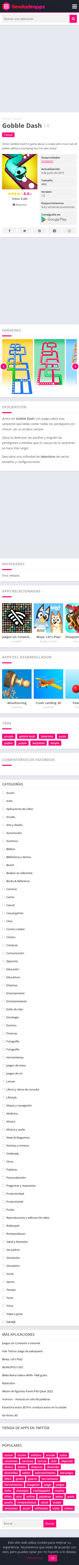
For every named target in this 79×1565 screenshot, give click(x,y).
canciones (10, 1461)
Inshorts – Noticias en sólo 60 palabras (26, 1399)
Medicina (12, 1113)
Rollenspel (12, 1226)
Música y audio (15, 1129)
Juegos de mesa (16, 1065)
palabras (45, 1496)
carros (42, 1461)
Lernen (10, 1081)
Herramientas (15, 1057)
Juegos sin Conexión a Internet (21, 1343)
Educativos (13, 977)
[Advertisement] (39, 68)
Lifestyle (11, 1097)
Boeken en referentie (19, 873)
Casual (17, 118)
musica (59, 1490)
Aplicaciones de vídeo (19, 809)
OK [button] (53, 1558)
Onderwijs (12, 1153)
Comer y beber (15, 929)
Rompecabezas (15, 1234)
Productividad (15, 1193)
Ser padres (13, 1250)
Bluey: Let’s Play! (12, 1359)
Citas (9, 921)
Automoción (14, 833)
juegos (60, 1485)
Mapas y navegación (19, 1105)
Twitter (24, 230)
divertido (53, 1467)
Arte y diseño (14, 825)
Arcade (10, 817)
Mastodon (8, 1383)
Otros (9, 1161)
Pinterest (39, 230)
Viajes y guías (14, 1314)
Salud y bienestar (17, 1242)
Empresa (11, 985)
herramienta (50, 1479)
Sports (10, 1282)
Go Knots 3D (10, 1415)
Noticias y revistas (17, 1145)
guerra (32, 1479)
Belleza (10, 849)
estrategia (66, 1473)
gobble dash (27, 736)
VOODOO (47, 161)
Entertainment (15, 993)
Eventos (11, 1025)
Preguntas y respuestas (21, 1185)
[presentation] (3, 366)
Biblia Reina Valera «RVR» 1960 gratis (24, 1375)
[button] (73, 19)
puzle (62, 736)
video (56, 1508)
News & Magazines (18, 1137)
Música (10, 1121)
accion (8, 1455)
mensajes (22, 1490)
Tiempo (11, 1290)
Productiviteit (14, 1201)
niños (8, 1496)
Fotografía (12, 1041)
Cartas (10, 897)
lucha (8, 1490)
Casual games (14, 913)
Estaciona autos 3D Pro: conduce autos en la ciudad (34, 1407)
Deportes (12, 961)
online (30, 1496)
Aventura (12, 841)
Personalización (16, 1177)
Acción (10, 793)
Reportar (21, 204)
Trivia (9, 1306)
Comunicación (15, 953)
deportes (67, 1461)
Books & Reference (18, 881)
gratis (19, 1479)
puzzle (22, 743)
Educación (12, 969)
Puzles (10, 1210)
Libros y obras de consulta (22, 1089)
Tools (9, 1298)
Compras (12, 945)
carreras (27, 1461)
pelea (59, 1496)
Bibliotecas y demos (18, 857)
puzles (8, 743)
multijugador (41, 1490)
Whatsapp (69, 230)
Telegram (54, 230)
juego (47, 1485)
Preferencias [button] (34, 1558)
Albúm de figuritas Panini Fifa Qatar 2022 (27, 1391)
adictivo (36, 1455)
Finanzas (11, 1033)
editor (26, 1473)
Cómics (10, 937)
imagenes (33, 1485)
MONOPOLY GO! (12, 1367)
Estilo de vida (14, 1009)
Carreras (11, 889)
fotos (7, 1479)
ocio (19, 1496)
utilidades (41, 1508)
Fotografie (12, 1049)
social (26, 1508)
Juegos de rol (14, 1073)
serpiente (38, 743)
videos (68, 1508)
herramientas (13, 1485)
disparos (36, 1467)
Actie (9, 801)
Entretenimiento (16, 1001)
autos (63, 1455)
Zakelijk (11, 1322)
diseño (22, 1467)
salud (44, 1502)
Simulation (13, 1266)
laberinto (47, 736)
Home (6, 118)
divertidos (11, 1473)
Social (9, 1274)
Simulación (13, 1258)
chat (53, 1461)
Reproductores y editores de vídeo (28, 1218)
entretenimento (45, 1473)
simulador (11, 1508)
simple (55, 743)
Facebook (10, 230)
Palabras (11, 1169)
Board (10, 865)
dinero (8, 1467)
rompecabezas (26, 1502)
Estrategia (12, 1017)
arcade (8, 736)
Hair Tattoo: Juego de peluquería (22, 1351)
